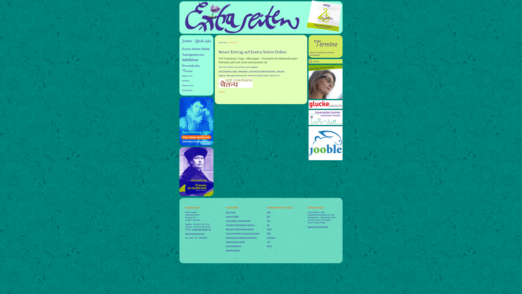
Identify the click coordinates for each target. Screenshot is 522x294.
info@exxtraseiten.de (201, 229)
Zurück (222, 91)
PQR (269, 233)
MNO (269, 229)
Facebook (220, 40)
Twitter (223, 40)
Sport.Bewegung (233, 246)
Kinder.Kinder (232, 216)
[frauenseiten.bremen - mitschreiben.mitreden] (326, 124)
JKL (268, 225)
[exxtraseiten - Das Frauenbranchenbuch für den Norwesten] (242, 32)
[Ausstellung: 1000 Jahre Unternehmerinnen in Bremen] (196, 145)
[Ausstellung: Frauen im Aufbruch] (196, 195)
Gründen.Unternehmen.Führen (240, 225)
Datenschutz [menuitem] (188, 85)
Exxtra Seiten (223, 42)
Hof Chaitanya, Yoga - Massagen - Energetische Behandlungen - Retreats (252, 71)
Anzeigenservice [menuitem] (193, 54)
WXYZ (269, 246)
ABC (269, 212)
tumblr (239, 40)
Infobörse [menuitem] (190, 59)
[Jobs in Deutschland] (326, 159)
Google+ (226, 40)
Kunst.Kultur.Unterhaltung (238, 220)
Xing (233, 40)
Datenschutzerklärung (318, 227)
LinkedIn (229, 40)
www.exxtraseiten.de (194, 233)
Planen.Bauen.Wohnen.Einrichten (241, 237)
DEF (268, 216)
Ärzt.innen (230, 212)
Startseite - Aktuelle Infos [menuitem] (196, 41)
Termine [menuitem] (187, 71)
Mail (236, 40)
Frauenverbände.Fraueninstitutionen (243, 233)
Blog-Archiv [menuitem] (187, 76)
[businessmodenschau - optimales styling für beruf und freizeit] (326, 98)
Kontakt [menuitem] (185, 80)
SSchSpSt (271, 237)
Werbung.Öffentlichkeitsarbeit (240, 229)
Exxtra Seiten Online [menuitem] (196, 49)
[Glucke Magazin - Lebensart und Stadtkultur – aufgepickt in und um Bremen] (326, 108)
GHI (268, 220)
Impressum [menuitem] (187, 90)
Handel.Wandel (233, 250)
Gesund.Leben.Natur (235, 242)
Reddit (242, 40)
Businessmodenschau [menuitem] (191, 65)
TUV (268, 242)
